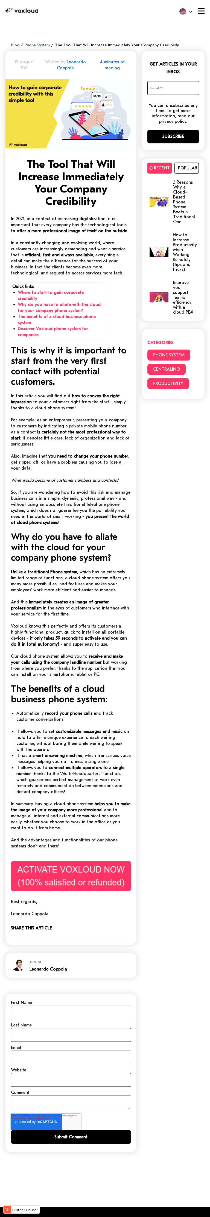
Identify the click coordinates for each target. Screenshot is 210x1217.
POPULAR (187, 168)
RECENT (162, 168)
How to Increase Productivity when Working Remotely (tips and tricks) (185, 252)
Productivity (168, 383)
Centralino (166, 369)
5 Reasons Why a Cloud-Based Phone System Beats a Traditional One (184, 202)
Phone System (37, 44)
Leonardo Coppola (48, 969)
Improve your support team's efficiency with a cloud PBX (183, 297)
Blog (15, 44)
